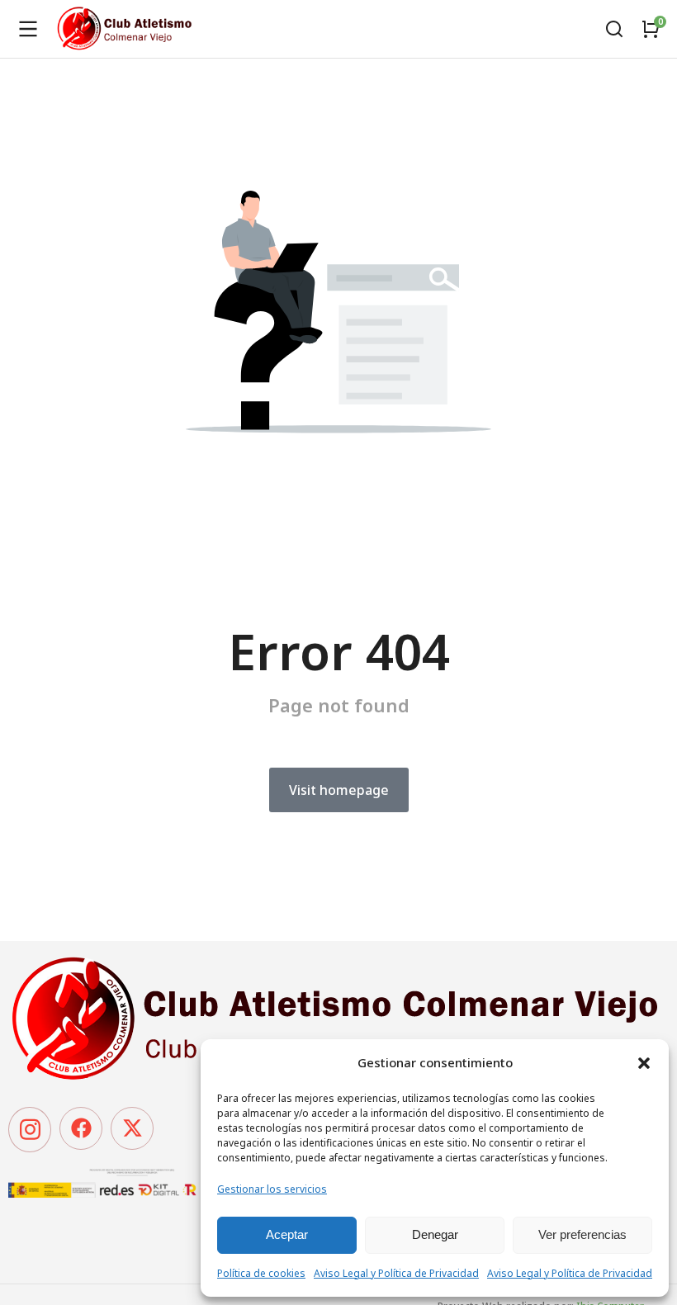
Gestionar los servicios (272, 1189)
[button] (644, 1063)
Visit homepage (339, 790)
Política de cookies (261, 1273)
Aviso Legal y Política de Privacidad (396, 1273)
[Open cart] (650, 29)
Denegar (435, 1234)
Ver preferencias (582, 1234)
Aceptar (287, 1234)
